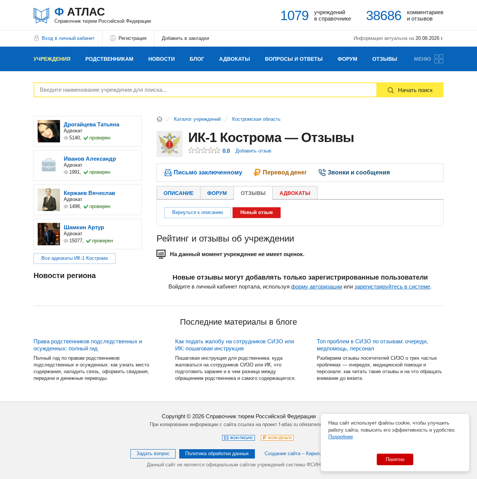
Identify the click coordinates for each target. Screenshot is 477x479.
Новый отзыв (256, 212)
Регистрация (132, 38)
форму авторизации (316, 286)
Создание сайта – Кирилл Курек (301, 453)
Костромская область (256, 119)
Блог (197, 59)
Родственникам (109, 59)
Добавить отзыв (253, 151)
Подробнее (340, 436)
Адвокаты (234, 59)
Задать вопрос (153, 453)
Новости (161, 59)
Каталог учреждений (197, 119)
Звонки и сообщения (359, 172)
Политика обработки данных (217, 453)
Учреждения (52, 59)
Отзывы (384, 59)
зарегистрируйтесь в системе (392, 286)
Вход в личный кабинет (68, 38)
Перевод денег (285, 172)
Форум (347, 59)
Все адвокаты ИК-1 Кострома (74, 258)
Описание (178, 193)
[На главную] (159, 119)
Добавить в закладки (185, 38)
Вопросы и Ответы (294, 59)
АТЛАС (102, 15)
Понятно (395, 459)
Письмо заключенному (208, 172)
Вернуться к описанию (197, 212)
